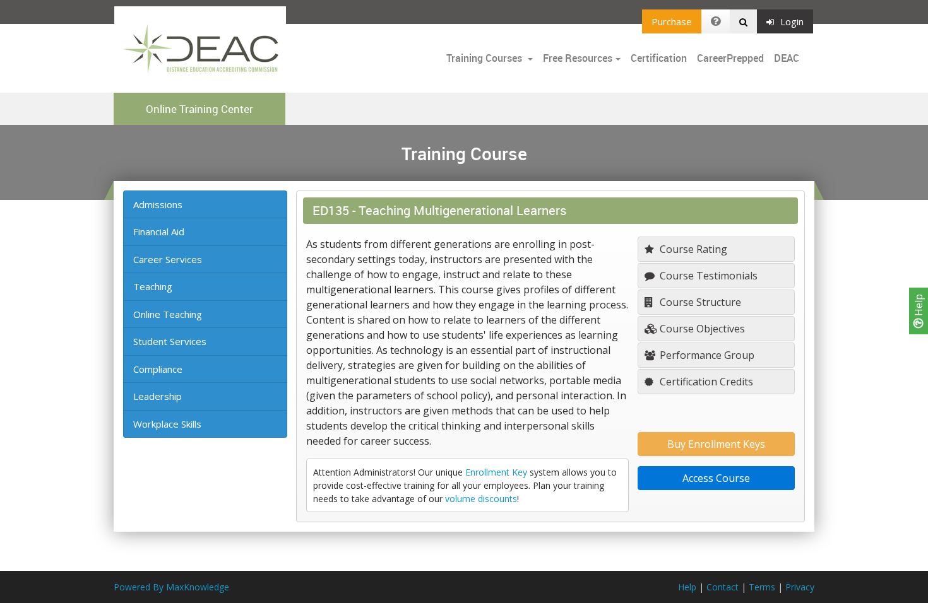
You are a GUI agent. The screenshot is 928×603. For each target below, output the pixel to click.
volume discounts (481, 499)
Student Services (169, 341)
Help (918, 306)
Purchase (671, 21)
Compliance (157, 369)
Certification (659, 58)
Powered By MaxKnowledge (171, 587)
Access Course (716, 478)
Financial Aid (158, 231)
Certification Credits (705, 382)
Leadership (157, 396)
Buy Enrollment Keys (716, 444)
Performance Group (705, 355)
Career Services (167, 259)
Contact (722, 587)
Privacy (799, 587)
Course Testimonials (707, 276)
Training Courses (485, 58)
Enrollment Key (496, 472)
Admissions (157, 204)
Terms (762, 587)
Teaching (152, 286)
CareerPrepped (730, 58)
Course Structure (699, 302)
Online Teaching (167, 314)
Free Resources (577, 58)
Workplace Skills (167, 424)
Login (792, 21)
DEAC (786, 58)
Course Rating (692, 249)
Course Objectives (701, 329)
